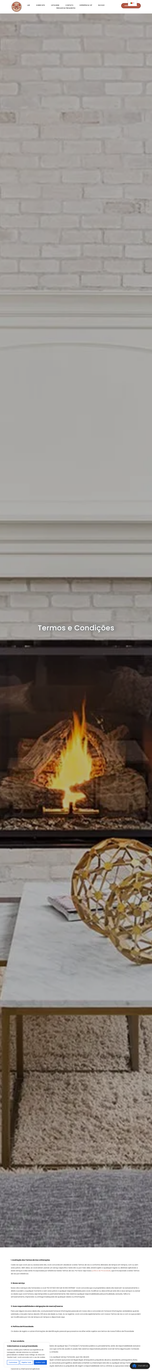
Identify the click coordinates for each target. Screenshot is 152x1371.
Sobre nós (40, 5)
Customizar (13, 1362)
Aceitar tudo (40, 1362)
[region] (27, 1355)
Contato (69, 5)
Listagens (55, 5)
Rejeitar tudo (26, 1362)
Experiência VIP (86, 5)
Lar (28, 5)
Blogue (101, 5)
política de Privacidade (101, 1270)
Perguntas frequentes (65, 8)
